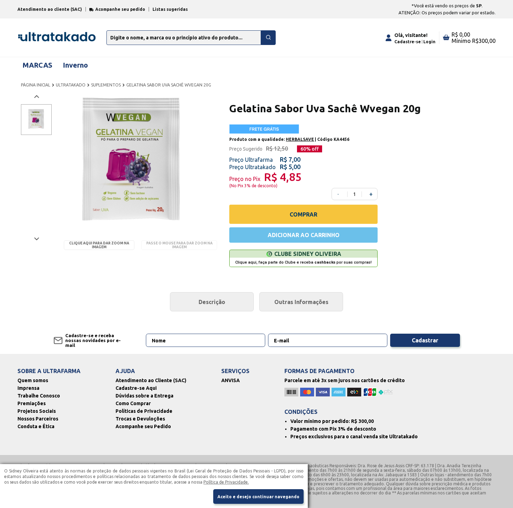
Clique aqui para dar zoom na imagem (99, 245)
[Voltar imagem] (36, 96)
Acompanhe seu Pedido (143, 426)
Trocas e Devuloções (140, 419)
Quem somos (32, 380)
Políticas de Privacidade (144, 411)
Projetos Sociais (36, 411)
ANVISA (230, 380)
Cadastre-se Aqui (136, 388)
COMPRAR (303, 214)
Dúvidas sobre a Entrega (144, 396)
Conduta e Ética (35, 426)
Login (429, 41)
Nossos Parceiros (37, 419)
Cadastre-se (407, 41)
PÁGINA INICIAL (35, 85)
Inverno (75, 65)
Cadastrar (425, 340)
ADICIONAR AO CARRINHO (304, 235)
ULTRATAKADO (71, 85)
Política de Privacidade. (226, 482)
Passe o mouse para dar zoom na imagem (179, 245)
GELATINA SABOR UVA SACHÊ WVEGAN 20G (168, 85)
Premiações (31, 403)
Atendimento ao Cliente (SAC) (151, 380)
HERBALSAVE (300, 139)
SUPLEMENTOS (106, 85)
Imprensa (28, 388)
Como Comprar (133, 403)
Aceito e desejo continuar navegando (258, 496)
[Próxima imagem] (36, 238)
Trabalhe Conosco (38, 396)
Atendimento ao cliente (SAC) (49, 9)
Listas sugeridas (170, 9)
